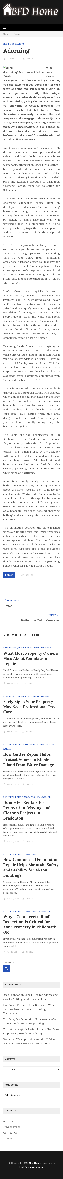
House (7, 606)
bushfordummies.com (31, 1167)
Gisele (29, 58)
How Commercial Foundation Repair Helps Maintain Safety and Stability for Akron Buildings (31, 867)
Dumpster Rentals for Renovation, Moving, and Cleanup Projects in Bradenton (27, 810)
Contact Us (10, 1132)
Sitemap (8, 1138)
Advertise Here (12, 1121)
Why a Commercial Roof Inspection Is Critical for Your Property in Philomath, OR (30, 924)
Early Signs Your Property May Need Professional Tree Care (29, 707)
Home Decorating (13, 44)
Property (45, 648)
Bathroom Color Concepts (40, 620)
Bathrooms (21, 744)
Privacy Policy (11, 1126)
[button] (4, 28)
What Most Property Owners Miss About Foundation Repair (30, 658)
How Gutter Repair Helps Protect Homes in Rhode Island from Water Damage (28, 759)
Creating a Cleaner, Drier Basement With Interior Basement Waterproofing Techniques (28, 1009)
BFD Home (34, 1162)
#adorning (26, 575)
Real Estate (10, 648)
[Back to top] (54, 1170)
